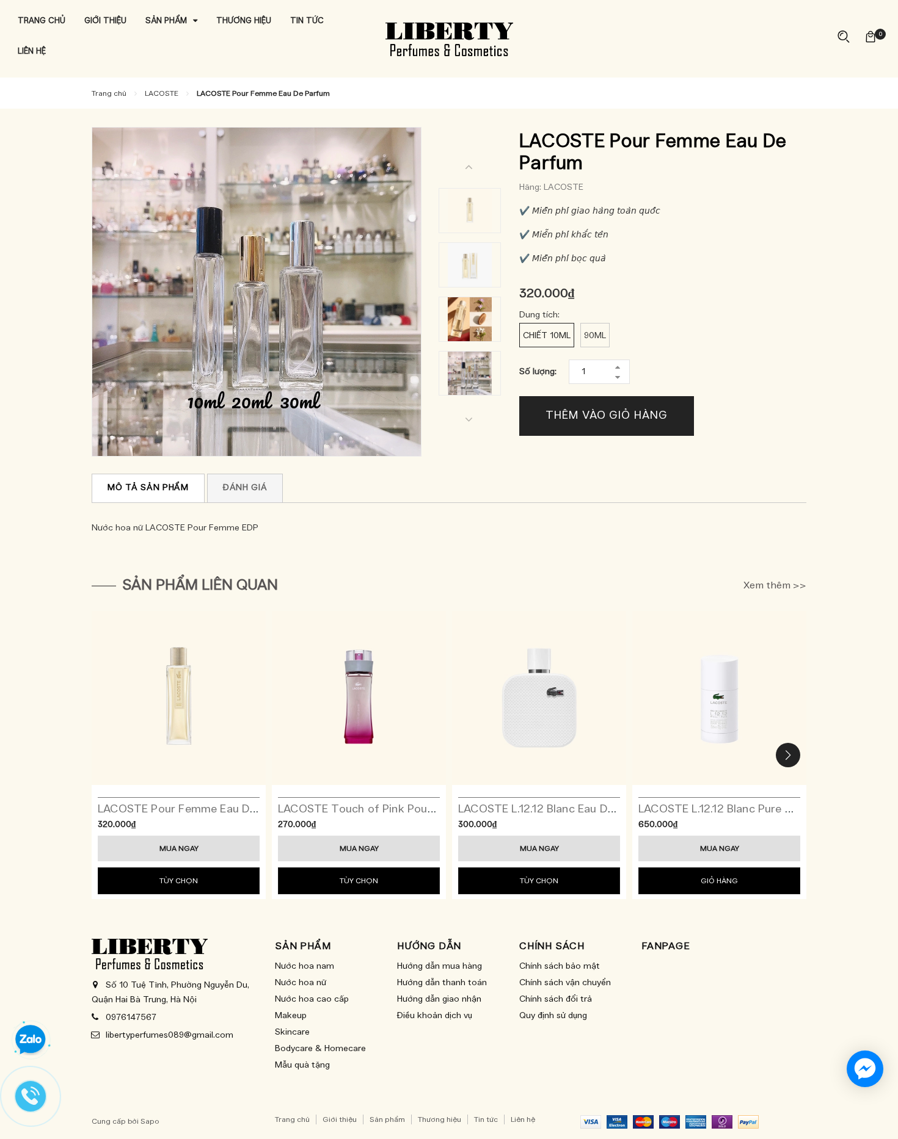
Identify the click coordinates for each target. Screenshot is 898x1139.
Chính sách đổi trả (555, 999)
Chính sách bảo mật (559, 966)
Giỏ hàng (719, 880)
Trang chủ (292, 1119)
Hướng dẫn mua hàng (439, 966)
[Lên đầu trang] (876, 1114)
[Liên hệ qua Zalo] (30, 1040)
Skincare (292, 1032)
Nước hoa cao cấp (312, 999)
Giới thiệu (340, 1119)
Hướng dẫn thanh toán (442, 982)
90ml (595, 335)
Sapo (150, 1121)
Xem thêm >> (774, 585)
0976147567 (131, 1017)
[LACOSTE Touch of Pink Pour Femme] (359, 698)
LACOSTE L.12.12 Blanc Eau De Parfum (556, 809)
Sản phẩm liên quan (200, 585)
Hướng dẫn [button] (429, 946)
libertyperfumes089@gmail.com (169, 1035)
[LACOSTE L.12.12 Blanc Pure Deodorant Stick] (719, 698)
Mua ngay (179, 848)
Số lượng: (538, 371)
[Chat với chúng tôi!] (865, 1068)
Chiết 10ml (547, 335)
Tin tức (486, 1119)
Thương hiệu (439, 1119)
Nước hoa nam (304, 966)
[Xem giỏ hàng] (870, 36)
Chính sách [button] (552, 946)
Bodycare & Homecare (320, 1048)
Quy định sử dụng (553, 1015)
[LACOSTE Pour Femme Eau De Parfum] (179, 698)
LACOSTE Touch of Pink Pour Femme (375, 809)
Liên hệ (523, 1119)
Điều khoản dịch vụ (434, 1015)
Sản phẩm (387, 1119)
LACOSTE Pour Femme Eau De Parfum (198, 809)
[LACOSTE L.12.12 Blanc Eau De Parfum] (539, 698)
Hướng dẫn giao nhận (439, 999)
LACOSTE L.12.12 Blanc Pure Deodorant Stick (755, 809)
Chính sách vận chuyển (565, 982)
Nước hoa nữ (300, 982)
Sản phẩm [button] (302, 946)
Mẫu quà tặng (302, 1065)
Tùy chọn (178, 880)
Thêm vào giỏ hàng (606, 415)
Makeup (291, 1015)
